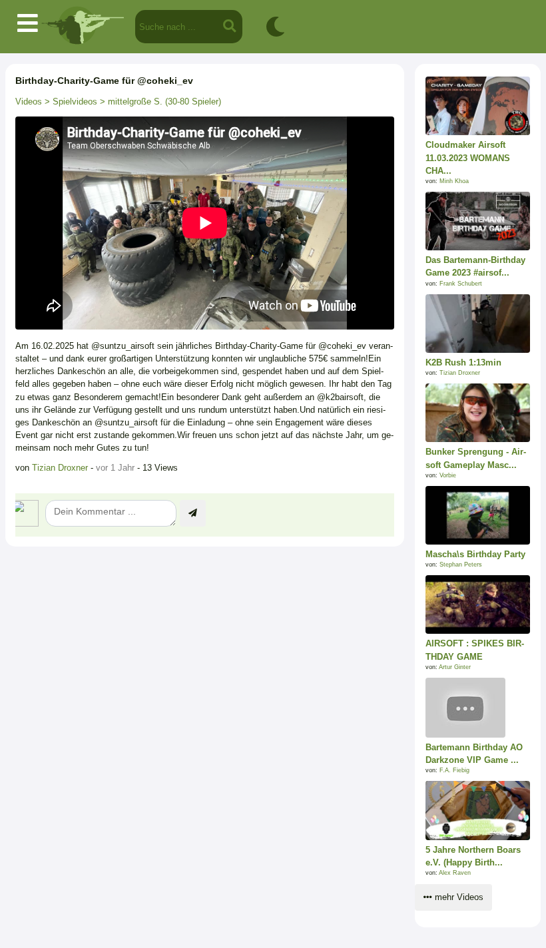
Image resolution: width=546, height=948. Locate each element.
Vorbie (447, 475)
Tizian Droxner (60, 468)
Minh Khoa (454, 181)
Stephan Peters (460, 564)
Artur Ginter (455, 667)
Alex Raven (455, 872)
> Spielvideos (69, 102)
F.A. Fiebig (454, 770)
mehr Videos (457, 897)
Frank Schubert (460, 283)
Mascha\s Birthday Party (475, 554)
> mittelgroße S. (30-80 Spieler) (159, 102)
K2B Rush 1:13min (463, 362)
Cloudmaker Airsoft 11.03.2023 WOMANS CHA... (467, 157)
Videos (28, 102)
